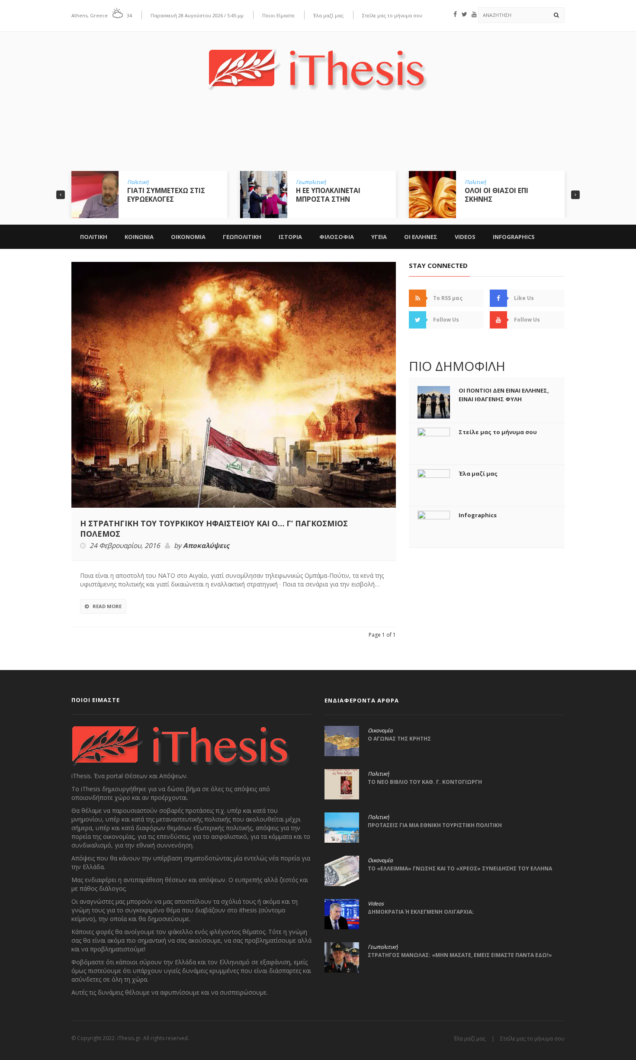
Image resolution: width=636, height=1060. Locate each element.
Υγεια (379, 237)
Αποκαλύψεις (206, 545)
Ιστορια (290, 237)
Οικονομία (380, 730)
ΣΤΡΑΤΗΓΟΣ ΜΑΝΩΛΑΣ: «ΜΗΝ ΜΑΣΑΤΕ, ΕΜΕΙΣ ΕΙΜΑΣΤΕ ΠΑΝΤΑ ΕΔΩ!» (460, 955)
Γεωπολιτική (285, 182)
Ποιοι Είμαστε (278, 15)
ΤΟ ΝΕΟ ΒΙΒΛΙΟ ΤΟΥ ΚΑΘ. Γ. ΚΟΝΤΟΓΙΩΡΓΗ (425, 782)
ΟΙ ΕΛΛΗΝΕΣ (420, 237)
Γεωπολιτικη (242, 237)
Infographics (514, 237)
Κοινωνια (139, 237)
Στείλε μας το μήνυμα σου (392, 15)
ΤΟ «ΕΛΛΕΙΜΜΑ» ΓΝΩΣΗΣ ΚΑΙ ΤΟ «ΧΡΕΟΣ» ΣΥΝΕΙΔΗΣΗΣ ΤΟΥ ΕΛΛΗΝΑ (460, 868)
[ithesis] (318, 63)
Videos (465, 237)
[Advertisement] (318, 137)
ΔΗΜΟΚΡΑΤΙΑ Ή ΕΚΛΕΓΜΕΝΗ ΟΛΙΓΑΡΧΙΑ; (421, 911)
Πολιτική (112, 182)
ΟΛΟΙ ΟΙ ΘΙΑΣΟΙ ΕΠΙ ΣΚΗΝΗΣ (471, 194)
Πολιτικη (93, 237)
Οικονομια (188, 237)
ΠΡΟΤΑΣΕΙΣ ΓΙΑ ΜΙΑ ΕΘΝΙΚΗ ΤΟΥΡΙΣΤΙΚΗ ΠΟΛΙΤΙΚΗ (435, 825)
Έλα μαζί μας (328, 15)
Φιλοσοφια (336, 237)
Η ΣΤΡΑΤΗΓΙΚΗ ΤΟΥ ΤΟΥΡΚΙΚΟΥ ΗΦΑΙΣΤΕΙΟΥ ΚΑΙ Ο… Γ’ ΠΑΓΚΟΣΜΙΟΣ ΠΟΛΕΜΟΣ (214, 528)
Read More (107, 606)
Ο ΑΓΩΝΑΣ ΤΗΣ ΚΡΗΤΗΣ (399, 738)
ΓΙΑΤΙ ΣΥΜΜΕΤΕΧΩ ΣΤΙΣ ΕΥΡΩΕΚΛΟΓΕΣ (141, 194)
